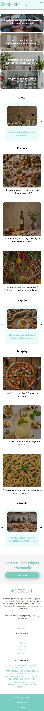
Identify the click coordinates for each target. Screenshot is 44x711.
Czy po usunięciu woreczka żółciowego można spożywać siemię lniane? (22, 678)
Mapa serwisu (22, 702)
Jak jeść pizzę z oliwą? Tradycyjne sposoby (22, 395)
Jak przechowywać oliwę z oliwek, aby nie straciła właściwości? (22, 240)
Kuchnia (22, 148)
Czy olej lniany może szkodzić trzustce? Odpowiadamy (22, 666)
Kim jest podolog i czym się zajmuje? (22, 80)
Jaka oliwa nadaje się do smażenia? (22, 133)
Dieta (22, 97)
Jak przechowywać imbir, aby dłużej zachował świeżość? (22, 192)
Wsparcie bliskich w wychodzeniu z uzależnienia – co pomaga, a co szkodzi (22, 42)
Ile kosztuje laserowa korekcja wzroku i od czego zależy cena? (22, 22)
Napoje (22, 300)
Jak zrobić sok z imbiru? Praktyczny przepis (22, 443)
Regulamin (22, 707)
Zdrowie (22, 503)
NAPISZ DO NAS (22, 575)
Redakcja (22, 624)
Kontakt (22, 628)
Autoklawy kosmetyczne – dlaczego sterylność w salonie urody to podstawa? (22, 61)
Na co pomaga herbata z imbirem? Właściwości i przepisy (22, 336)
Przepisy (22, 351)
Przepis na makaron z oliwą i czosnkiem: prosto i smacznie (22, 491)
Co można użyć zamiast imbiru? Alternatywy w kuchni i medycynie (22, 289)
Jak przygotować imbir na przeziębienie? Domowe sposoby (22, 539)
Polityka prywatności (22, 697)
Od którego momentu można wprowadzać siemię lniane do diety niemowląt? (22, 684)
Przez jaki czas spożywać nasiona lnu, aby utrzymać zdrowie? (22, 672)
